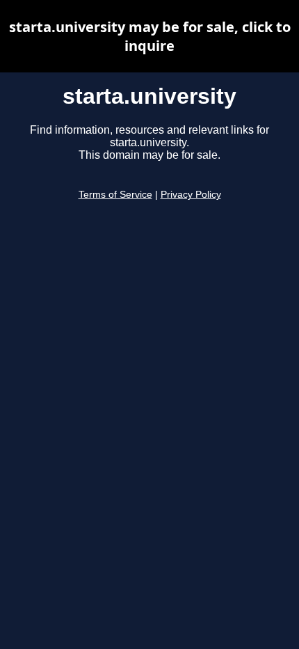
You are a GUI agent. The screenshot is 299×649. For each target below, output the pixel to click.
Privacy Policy (191, 194)
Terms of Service (115, 194)
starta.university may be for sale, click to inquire (150, 36)
